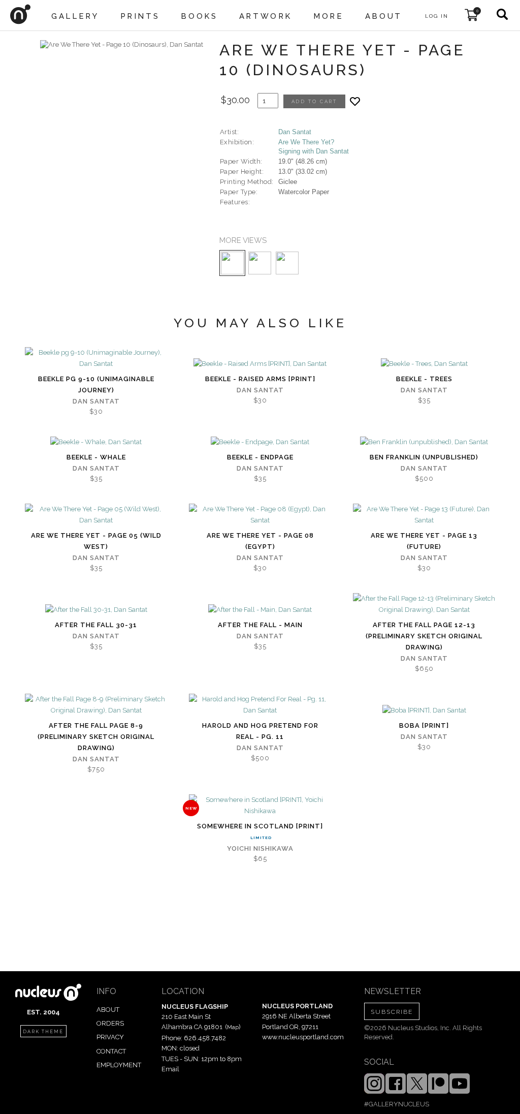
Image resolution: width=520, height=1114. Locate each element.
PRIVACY (110, 1037)
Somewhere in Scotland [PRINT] (260, 826)
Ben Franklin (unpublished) (424, 457)
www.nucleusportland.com (303, 1037)
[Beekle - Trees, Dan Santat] (424, 363)
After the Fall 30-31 (96, 625)
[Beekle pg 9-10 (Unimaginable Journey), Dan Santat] (96, 358)
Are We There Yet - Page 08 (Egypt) (260, 541)
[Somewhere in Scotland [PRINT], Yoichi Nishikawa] (260, 805)
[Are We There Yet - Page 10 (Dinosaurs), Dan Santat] (121, 44)
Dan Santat (294, 132)
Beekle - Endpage (260, 457)
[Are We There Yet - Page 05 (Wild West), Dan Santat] (96, 515)
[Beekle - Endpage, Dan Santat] (260, 442)
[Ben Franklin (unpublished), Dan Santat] (424, 442)
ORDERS (110, 1023)
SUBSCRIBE (392, 1011)
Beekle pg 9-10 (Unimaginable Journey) (96, 384)
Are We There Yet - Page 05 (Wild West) (96, 541)
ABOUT (107, 1009)
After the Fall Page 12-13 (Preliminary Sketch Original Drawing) (424, 636)
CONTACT (111, 1051)
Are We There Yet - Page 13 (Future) (424, 541)
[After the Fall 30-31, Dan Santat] (96, 609)
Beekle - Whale (96, 457)
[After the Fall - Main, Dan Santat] (260, 609)
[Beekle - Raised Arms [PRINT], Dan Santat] (260, 363)
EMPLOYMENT (118, 1065)
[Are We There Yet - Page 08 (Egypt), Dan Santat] (260, 515)
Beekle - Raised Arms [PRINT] (260, 379)
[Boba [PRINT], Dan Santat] (424, 710)
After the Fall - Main (260, 625)
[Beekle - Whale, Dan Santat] (96, 442)
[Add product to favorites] (355, 101)
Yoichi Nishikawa (260, 848)
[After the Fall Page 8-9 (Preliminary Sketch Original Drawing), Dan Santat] (96, 705)
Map (233, 1027)
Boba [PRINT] (424, 725)
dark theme (43, 1031)
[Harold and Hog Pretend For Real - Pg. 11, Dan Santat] (260, 705)
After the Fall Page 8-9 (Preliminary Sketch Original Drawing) (96, 737)
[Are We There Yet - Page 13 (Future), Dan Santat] (424, 515)
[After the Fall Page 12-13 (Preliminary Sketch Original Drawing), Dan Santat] (424, 604)
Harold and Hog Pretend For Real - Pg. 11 (260, 731)
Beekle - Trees (424, 379)
